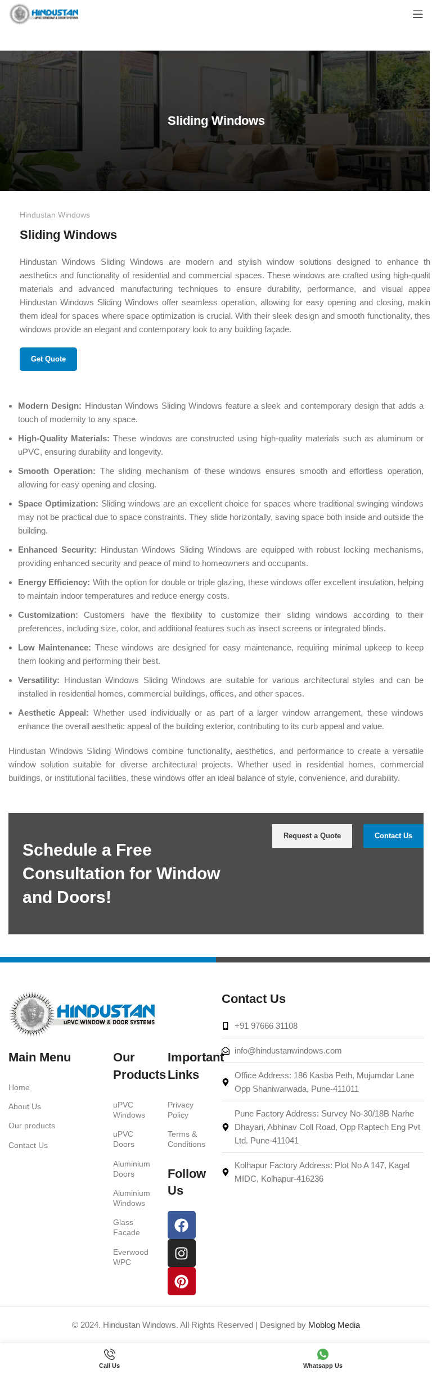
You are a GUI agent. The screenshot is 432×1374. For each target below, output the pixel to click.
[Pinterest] (182, 1281)
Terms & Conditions (186, 1139)
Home (19, 1087)
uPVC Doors (123, 1139)
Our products (31, 1125)
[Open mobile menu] (418, 14)
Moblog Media (334, 1325)
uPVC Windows (129, 1109)
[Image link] (81, 1013)
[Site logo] (43, 13)
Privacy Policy (181, 1109)
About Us (24, 1106)
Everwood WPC (130, 1257)
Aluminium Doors (131, 1168)
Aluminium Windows (131, 1198)
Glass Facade (126, 1227)
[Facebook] (182, 1225)
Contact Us (28, 1145)
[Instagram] (182, 1253)
